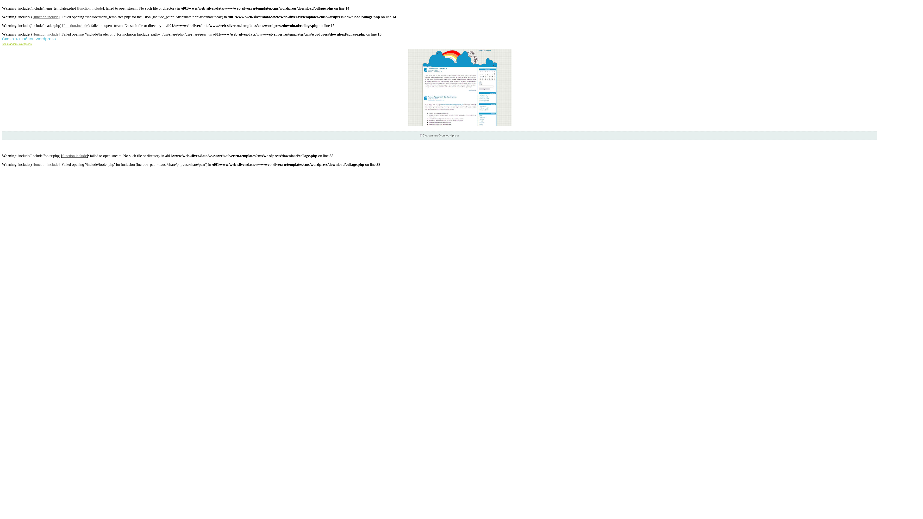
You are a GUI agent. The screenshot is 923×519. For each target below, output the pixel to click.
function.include (90, 8)
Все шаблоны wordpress (17, 44)
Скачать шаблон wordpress (441, 135)
